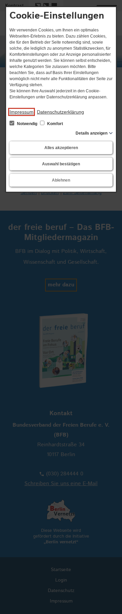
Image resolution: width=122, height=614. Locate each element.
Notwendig (27, 123)
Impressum (21, 112)
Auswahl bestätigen (61, 164)
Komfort (54, 123)
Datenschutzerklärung (60, 112)
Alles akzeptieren (61, 147)
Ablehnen (61, 180)
